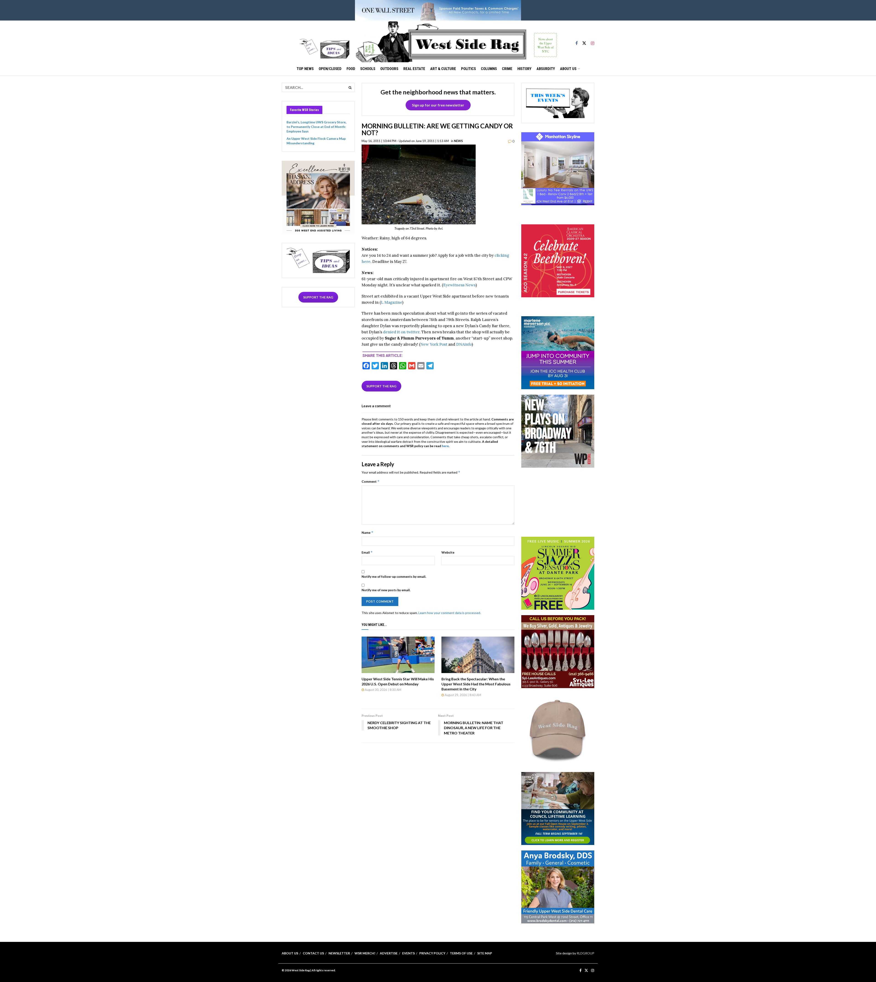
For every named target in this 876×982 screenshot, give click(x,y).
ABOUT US (568, 68)
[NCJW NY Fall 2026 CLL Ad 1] (557, 808)
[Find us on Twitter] (584, 41)
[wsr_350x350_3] (557, 260)
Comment (371, 481)
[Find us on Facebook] (576, 41)
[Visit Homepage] (456, 41)
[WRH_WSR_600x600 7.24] (557, 168)
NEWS (458, 141)
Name (367, 532)
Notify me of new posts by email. (386, 590)
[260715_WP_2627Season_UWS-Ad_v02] (557, 431)
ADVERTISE (389, 953)
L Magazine (391, 302)
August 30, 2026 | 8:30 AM (382, 690)
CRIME (507, 68)
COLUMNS (489, 68)
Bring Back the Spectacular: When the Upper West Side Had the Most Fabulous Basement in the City (476, 684)
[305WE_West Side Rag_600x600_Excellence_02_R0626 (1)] (318, 197)
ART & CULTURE (443, 68)
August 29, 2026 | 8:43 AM (462, 695)
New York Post (433, 344)
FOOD (351, 68)
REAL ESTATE (414, 68)
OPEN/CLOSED (330, 68)
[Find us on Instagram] (592, 41)
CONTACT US (313, 953)
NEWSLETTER (339, 953)
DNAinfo (464, 344)
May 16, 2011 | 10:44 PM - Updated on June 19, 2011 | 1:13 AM (405, 141)
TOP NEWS (305, 68)
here (445, 446)
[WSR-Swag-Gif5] (557, 729)
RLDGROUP (585, 953)
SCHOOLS (367, 68)
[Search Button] (350, 87)
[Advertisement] (558, 501)
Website (447, 552)
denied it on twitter (401, 331)
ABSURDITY (546, 68)
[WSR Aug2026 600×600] (557, 352)
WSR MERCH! (365, 953)
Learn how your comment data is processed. (449, 613)
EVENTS (408, 953)
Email (367, 552)
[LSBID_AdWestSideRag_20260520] (557, 573)
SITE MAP (484, 953)
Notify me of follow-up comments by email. (394, 576)
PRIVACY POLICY (432, 953)
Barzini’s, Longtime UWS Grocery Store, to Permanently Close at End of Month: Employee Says (316, 126)
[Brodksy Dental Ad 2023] (557, 886)
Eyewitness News (459, 285)
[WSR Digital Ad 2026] (557, 651)
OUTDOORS (389, 68)
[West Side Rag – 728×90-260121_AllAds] (438, 10)
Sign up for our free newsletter (438, 105)
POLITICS (468, 68)
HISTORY (524, 68)
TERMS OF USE (461, 953)
